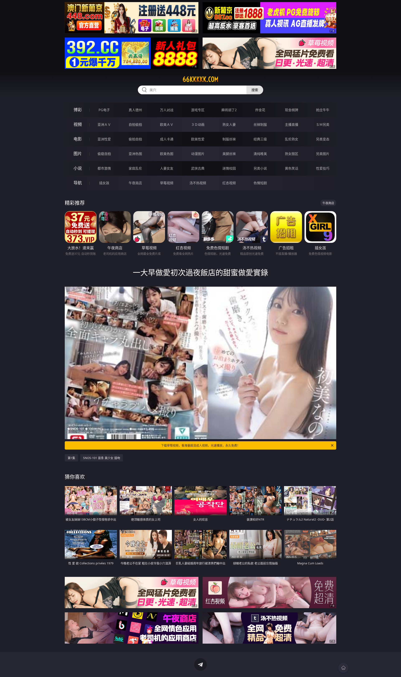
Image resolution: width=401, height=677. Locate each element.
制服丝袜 (229, 139)
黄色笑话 (291, 168)
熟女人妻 (229, 124)
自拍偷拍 (135, 124)
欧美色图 (166, 153)
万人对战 (166, 110)
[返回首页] (343, 668)
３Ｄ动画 (197, 124)
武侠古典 (197, 168)
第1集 (71, 458)
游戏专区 (197, 110)
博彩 (78, 110)
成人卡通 (166, 139)
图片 (78, 153)
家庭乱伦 (135, 168)
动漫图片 (197, 153)
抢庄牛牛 (322, 110)
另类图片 (322, 153)
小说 (78, 168)
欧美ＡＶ (166, 124)
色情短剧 (260, 183)
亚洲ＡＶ (104, 124)
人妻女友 (166, 168)
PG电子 (104, 110)
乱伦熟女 (291, 139)
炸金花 (260, 110)
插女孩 (104, 183)
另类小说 (260, 168)
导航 (78, 183)
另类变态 (322, 139)
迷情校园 (229, 168)
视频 (78, 124)
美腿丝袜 (229, 153)
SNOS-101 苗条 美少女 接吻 (101, 458)
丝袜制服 (260, 124)
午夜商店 (135, 183)
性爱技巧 (322, 168)
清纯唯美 (260, 153)
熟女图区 (291, 153)
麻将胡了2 (229, 110)
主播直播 (291, 124)
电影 (78, 139)
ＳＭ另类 (322, 124)
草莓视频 (166, 183)
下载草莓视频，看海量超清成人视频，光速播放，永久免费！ (200, 445)
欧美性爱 (197, 139)
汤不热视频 (197, 183)
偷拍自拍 (135, 139)
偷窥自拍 (104, 153)
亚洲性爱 (104, 139)
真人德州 (135, 110)
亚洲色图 (135, 153)
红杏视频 (229, 183)
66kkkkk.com (200, 79)
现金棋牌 (291, 110)
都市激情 (104, 168)
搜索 (254, 90)
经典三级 (260, 139)
